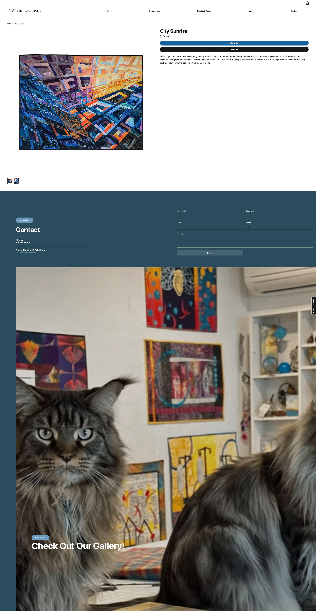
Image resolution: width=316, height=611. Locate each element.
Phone (248, 222)
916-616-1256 (23, 242)
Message (181, 234)
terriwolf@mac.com (26, 252)
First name (181, 211)
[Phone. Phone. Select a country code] (250, 227)
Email (179, 222)
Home (10, 23)
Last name (250, 211)
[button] (307, 3)
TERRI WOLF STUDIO (29, 10)
